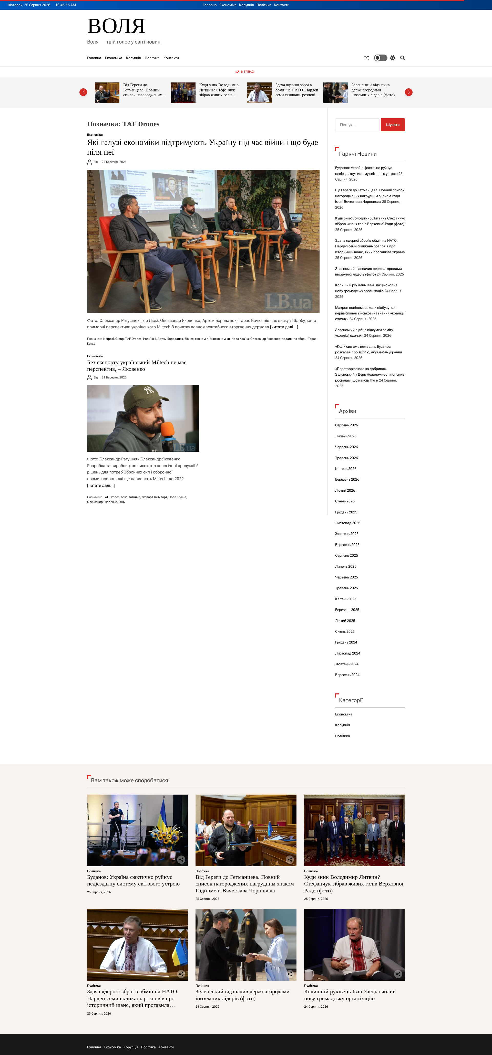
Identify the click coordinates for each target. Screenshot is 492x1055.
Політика (264, 5)
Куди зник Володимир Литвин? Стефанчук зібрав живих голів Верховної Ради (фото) (144, 92)
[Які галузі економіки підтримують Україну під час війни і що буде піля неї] (203, 241)
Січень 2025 (345, 631)
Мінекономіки (220, 339)
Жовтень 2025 (346, 534)
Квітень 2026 (345, 469)
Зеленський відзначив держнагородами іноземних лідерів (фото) (298, 89)
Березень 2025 (347, 610)
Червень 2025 (346, 577)
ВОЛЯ (116, 26)
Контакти (281, 5)
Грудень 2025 (346, 512)
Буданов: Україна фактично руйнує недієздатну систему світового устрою (133, 880)
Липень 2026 (345, 436)
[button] (83, 92)
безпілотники (130, 497)
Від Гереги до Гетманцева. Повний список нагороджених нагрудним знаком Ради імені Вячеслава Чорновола (369, 196)
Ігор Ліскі (149, 339)
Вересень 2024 (347, 675)
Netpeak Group (113, 339)
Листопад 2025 (347, 523)
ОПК (122, 502)
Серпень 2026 (346, 425)
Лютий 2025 (345, 621)
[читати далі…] (284, 326)
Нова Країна (240, 339)
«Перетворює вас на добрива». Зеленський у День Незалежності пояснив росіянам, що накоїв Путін (369, 374)
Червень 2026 (346, 447)
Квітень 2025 (345, 599)
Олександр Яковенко (265, 339)
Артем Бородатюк (170, 339)
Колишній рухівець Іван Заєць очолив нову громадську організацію (374, 89)
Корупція (246, 5)
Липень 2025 (345, 566)
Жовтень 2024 (346, 664)
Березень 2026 (347, 479)
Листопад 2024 (347, 653)
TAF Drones (133, 339)
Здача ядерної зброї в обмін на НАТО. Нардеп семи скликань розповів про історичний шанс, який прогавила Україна (222, 95)
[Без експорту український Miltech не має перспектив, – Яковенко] (143, 418)
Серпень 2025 (346, 555)
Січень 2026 (345, 501)
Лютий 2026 (345, 490)
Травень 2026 (346, 458)
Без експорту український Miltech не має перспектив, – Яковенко (136, 365)
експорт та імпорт (154, 497)
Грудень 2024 (346, 642)
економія (201, 339)
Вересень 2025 (347, 545)
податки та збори (294, 339)
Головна (210, 5)
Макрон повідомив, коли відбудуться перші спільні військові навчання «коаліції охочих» (369, 313)
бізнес (188, 339)
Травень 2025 (346, 588)
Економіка (228, 5)
